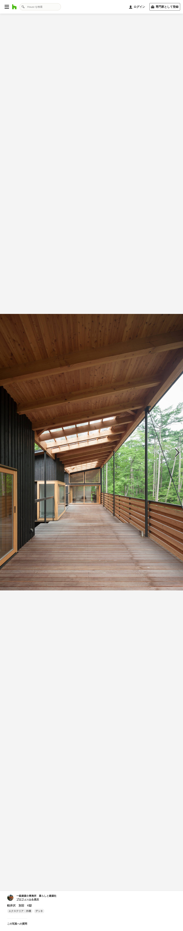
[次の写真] (177, 452)
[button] (7, 7)
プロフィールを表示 (27, 899)
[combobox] (40, 6)
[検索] (23, 6)
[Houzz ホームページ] (14, 7)
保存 (104, 884)
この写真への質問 (17, 923)
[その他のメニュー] (176, 884)
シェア (85, 884)
